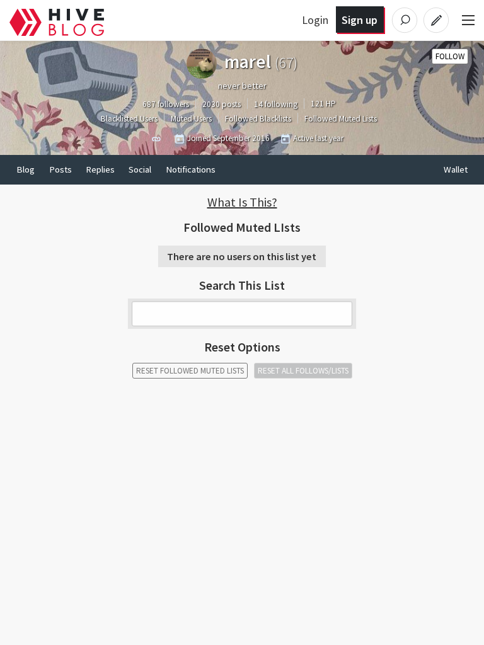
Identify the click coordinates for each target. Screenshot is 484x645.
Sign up (359, 20)
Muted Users (191, 118)
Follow (449, 56)
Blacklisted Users (129, 118)
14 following (275, 104)
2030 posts (221, 104)
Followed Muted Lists (340, 118)
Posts (60, 169)
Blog (25, 169)
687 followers (165, 104)
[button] (242, 202)
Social (140, 169)
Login (315, 20)
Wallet (456, 169)
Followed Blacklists (258, 118)
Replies (100, 169)
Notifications (191, 169)
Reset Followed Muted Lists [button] (190, 370)
